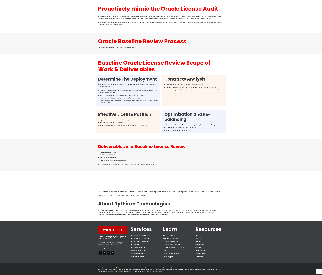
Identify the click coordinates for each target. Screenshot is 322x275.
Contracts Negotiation (138, 257)
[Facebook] (100, 253)
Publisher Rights (200, 254)
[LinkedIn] (108, 253)
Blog (196, 235)
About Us (198, 238)
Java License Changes (170, 238)
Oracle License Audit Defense (140, 235)
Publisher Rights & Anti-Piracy (154, 271)
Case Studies (199, 244)
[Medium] (112, 253)
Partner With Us (200, 251)
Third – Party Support (138, 254)
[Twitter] (104, 253)
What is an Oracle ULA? (170, 235)
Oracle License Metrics (170, 241)
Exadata (165, 251)
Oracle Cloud (135, 244)
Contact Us (199, 257)
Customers (199, 247)
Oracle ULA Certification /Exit (140, 238)
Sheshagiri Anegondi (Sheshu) (137, 192)
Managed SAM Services (138, 251)
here (144, 196)
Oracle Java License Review (140, 241)
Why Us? (198, 241)
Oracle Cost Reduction (138, 247)
